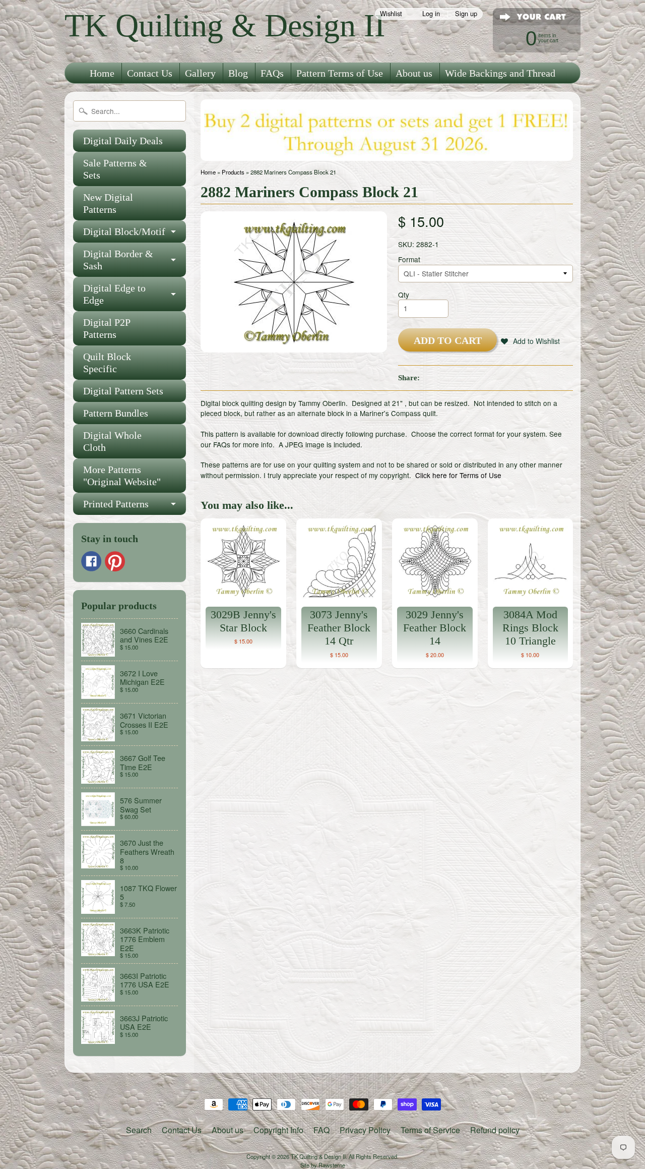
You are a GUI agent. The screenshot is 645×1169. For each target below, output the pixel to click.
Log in (431, 14)
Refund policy (495, 1130)
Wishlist (391, 14)
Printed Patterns (116, 503)
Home (102, 73)
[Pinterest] (115, 561)
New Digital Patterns (108, 203)
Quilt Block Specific (107, 362)
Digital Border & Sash (118, 259)
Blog (238, 73)
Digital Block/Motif (124, 231)
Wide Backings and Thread (500, 73)
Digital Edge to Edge (114, 294)
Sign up (466, 14)
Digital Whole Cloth (112, 441)
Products (233, 172)
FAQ (321, 1130)
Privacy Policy (365, 1130)
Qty (403, 294)
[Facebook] (91, 561)
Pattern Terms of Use (339, 73)
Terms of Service (430, 1130)
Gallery (200, 73)
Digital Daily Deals (123, 140)
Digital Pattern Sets (123, 390)
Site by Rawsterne (322, 1165)
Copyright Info (278, 1130)
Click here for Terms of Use (458, 475)
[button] (530, 341)
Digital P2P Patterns (107, 328)
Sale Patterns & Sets (115, 169)
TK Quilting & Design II (224, 25)
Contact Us (149, 73)
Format (409, 259)
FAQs (272, 73)
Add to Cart (448, 340)
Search (139, 1130)
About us (414, 73)
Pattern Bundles (115, 413)
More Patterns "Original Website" (122, 475)
